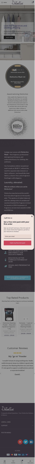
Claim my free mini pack (17, 243)
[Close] (32, 216)
